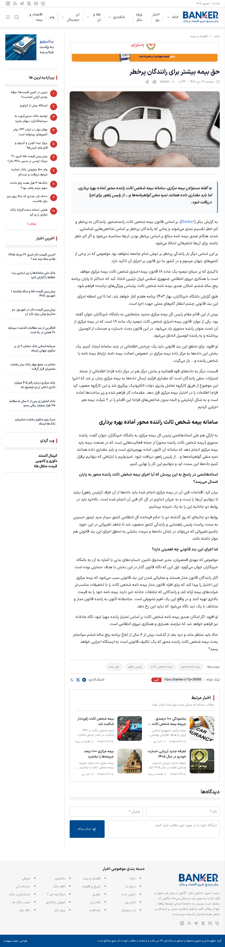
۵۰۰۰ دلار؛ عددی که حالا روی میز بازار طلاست (27, 199)
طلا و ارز (96, 17)
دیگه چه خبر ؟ (56, 894)
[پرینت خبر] (154, 82)
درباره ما (130, 886)
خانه (175, 17)
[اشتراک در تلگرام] (84, 680)
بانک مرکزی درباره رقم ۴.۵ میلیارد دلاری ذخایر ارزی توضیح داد (34, 385)
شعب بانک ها (21, 902)
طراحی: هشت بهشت (15, 941)
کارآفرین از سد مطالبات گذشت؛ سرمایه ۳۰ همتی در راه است (31, 330)
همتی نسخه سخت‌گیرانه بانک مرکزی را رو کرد (28, 212)
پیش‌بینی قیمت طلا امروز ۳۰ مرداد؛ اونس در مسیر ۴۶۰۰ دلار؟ (27, 159)
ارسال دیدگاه (85, 829)
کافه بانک (59, 886)
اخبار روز (156, 17)
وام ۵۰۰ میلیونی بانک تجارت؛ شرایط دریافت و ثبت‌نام (29, 172)
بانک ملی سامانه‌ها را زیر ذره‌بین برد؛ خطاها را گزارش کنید (33, 275)
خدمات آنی (23, 886)
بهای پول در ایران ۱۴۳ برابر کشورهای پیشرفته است (30, 132)
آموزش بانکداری (55, 902)
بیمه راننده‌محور (190, 666)
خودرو (96, 894)
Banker (188, 222)
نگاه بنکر (25, 910)
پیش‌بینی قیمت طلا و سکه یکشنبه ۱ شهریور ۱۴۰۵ (33, 293)
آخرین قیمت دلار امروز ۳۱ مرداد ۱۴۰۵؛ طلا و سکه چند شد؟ (31, 256)
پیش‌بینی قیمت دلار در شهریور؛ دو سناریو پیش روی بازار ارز (33, 311)
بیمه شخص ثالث (161, 666)
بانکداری (119, 17)
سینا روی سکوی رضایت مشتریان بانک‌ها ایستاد (35, 421)
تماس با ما (129, 894)
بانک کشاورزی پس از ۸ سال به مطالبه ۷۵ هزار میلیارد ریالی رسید (32, 403)
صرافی (26, 878)
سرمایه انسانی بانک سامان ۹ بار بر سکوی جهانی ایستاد (34, 348)
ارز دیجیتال (73, 17)
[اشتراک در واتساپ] (72, 680)
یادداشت (94, 910)
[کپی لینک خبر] (147, 82)
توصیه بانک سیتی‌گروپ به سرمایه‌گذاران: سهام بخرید (31, 118)
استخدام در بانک (19, 894)
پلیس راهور (135, 666)
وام (52, 17)
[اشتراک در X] (78, 680)
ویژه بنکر (139, 17)
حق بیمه (114, 666)
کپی (156, 680)
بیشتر (32, 224)
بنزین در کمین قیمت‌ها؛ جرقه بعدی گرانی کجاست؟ (29, 94)
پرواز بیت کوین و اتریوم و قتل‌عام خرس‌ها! (31, 145)
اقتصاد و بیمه (35, 17)
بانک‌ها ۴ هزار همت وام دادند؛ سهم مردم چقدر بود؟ (28, 185)
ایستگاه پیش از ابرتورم (33, 105)
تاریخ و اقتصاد (91, 886)
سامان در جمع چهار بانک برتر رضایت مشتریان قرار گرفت (32, 366)
